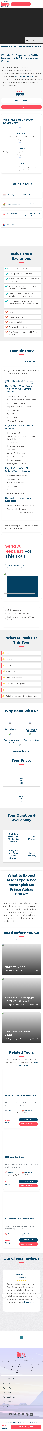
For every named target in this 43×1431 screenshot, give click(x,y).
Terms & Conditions (10, 1379)
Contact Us (7, 1392)
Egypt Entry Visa (15, 966)
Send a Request (14, 565)
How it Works (8, 1402)
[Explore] (5, 4)
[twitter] (14, 1414)
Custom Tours (21, 4)
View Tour (28, 1119)
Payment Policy (9, 1397)
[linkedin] (31, 1414)
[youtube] (23, 1414)
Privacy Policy (8, 1388)
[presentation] (4, 1296)
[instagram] (18, 1414)
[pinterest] (27, 1414)
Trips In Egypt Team (16, 970)
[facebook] (10, 1414)
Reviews (6, 1406)
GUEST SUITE (24, 605)
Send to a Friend (21, 100)
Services (34, 605)
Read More (29, 1302)
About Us (6, 1383)
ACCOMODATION (10, 605)
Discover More (21, 940)
